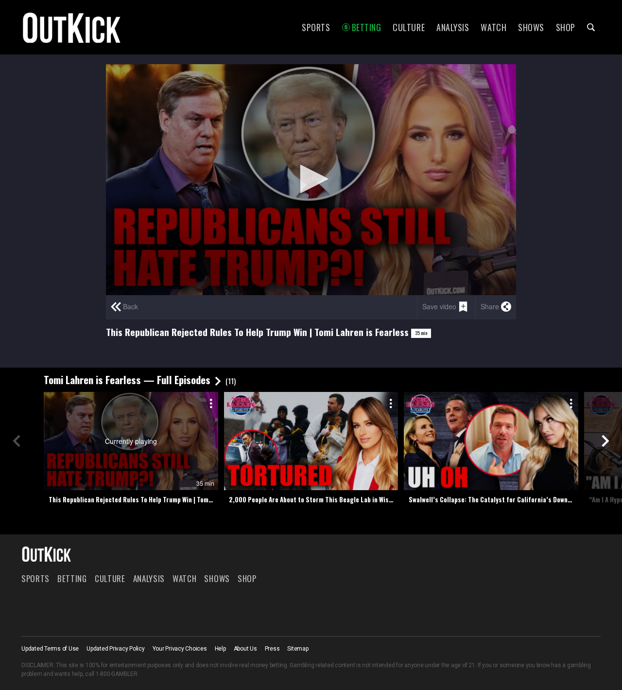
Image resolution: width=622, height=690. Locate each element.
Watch (493, 27)
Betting (366, 27)
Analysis (452, 27)
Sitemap (297, 648)
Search (591, 27)
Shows (531, 27)
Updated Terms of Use (50, 648)
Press (272, 648)
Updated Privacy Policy (115, 648)
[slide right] (605, 441)
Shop (565, 27)
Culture (409, 27)
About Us (245, 648)
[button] (311, 179)
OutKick (71, 27)
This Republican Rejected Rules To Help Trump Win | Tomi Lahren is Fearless (133, 499)
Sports (316, 27)
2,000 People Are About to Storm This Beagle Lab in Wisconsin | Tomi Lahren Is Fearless (313, 499)
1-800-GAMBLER (117, 674)
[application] (311, 179)
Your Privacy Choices (180, 648)
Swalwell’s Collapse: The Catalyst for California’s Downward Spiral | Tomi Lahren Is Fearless (493, 499)
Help (220, 648)
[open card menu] (209, 401)
